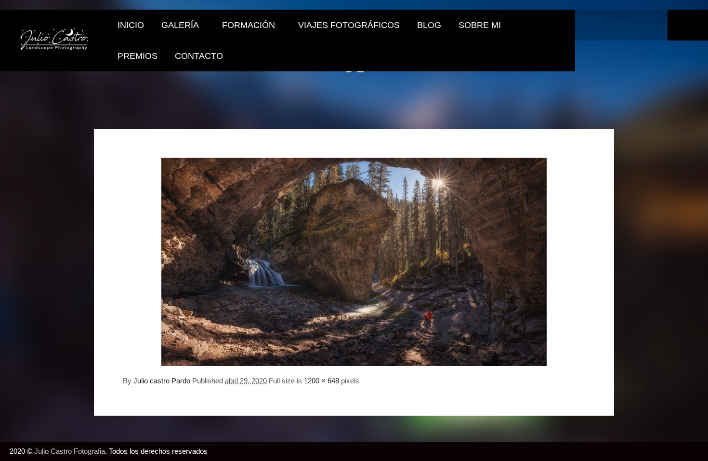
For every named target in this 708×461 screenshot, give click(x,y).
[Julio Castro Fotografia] (54, 40)
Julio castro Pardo (161, 381)
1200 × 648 (321, 381)
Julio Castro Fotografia (69, 451)
